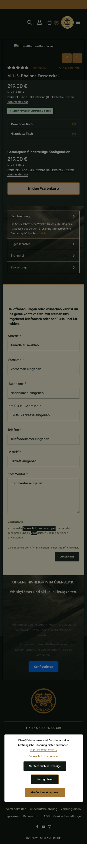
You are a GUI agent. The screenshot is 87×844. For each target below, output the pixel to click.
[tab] (43, 224)
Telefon (15, 430)
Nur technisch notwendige (45, 766)
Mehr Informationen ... (43, 749)
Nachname (17, 384)
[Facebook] (37, 828)
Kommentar (18, 474)
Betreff (14, 452)
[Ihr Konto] (39, 22)
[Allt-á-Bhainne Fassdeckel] (43, 46)
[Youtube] (44, 828)
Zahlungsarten (71, 809)
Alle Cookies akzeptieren (44, 792)
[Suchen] (29, 22)
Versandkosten (16, 809)
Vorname (16, 360)
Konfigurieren (43, 667)
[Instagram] (50, 828)
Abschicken (67, 556)
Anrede (15, 336)
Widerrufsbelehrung (43, 809)
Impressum (12, 816)
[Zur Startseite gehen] (56, 22)
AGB (34, 533)
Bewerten (39, 68)
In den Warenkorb (43, 188)
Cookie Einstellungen (68, 816)
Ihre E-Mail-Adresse (24, 406)
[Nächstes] (77, 58)
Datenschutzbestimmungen (39, 528)
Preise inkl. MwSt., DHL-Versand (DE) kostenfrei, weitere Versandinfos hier (40, 99)
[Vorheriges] (67, 58)
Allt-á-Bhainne (69, 68)
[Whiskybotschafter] (67, 22)
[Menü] (78, 22)
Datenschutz (31, 816)
